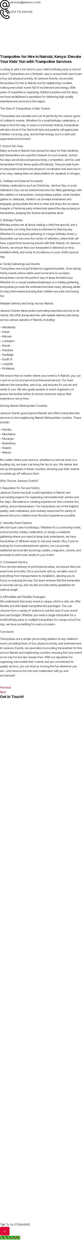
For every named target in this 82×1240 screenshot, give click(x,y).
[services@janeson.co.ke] (5, 5)
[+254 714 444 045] (5, 14)
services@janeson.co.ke (25, 2)
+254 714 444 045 (21, 12)
